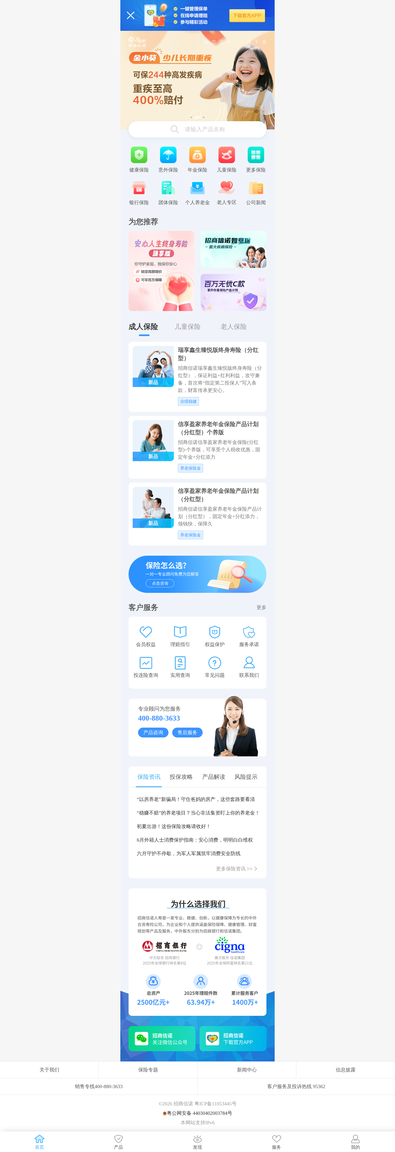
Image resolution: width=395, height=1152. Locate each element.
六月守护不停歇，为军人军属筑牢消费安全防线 (188, 853)
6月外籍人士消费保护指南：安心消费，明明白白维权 (195, 840)
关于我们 (49, 1070)
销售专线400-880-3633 (99, 1086)
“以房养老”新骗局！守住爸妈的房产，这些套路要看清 (196, 799)
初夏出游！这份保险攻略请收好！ (174, 826)
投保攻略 (181, 777)
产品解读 (213, 777)
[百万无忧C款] (233, 292)
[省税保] (197, 79)
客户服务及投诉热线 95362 (296, 1086)
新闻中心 (247, 1070)
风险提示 (246, 777)
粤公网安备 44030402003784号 (199, 1113)
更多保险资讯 (234, 868)
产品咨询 (153, 732)
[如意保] (233, 249)
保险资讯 (148, 777)
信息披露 (346, 1070)
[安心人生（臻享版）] (161, 271)
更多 (261, 607)
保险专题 (148, 1070)
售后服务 (187, 732)
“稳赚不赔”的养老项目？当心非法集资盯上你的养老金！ (197, 813)
